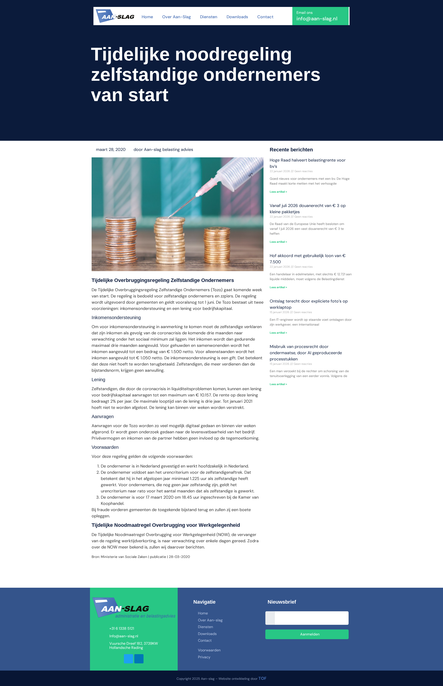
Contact (265, 17)
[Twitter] (128, 658)
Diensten (208, 17)
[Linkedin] (139, 658)
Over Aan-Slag (176, 17)
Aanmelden (309, 634)
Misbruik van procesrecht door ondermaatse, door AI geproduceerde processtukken (306, 353)
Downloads (237, 17)
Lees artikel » (278, 192)
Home (147, 17)
